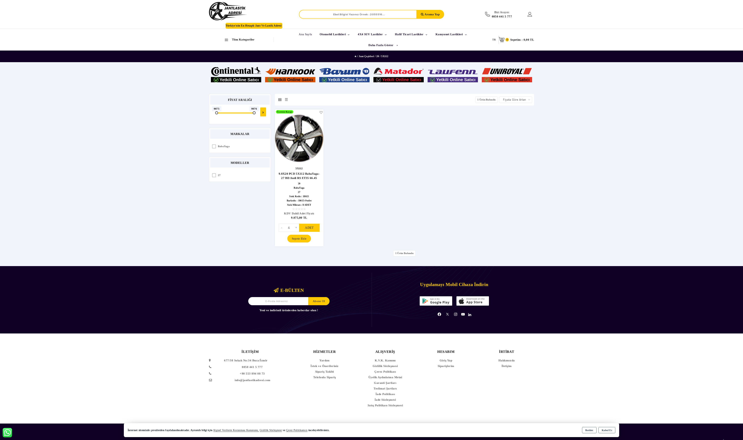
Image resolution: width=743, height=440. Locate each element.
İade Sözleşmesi (385, 399)
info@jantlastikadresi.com (252, 380)
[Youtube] (463, 314)
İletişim (507, 366)
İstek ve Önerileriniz (325, 366)
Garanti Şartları (385, 382)
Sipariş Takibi (324, 371)
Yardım (324, 360)
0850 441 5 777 (252, 367)
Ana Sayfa (305, 34)
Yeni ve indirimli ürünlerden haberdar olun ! (288, 310)
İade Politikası (385, 394)
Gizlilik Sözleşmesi (385, 366)
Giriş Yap (446, 360)
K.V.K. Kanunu (385, 360)
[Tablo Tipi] (286, 99)
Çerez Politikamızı (296, 430)
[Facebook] (439, 314)
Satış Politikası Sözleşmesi (385, 405)
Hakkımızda (506, 360)
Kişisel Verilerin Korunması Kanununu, (236, 430)
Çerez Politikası (385, 371)
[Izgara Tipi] (280, 99)
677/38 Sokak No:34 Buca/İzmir (246, 360)
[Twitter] (447, 314)
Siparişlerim (446, 366)
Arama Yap (432, 14)
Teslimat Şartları (385, 388)
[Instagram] (456, 314)
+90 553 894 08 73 (252, 373)
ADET (309, 227)
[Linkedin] (469, 314)
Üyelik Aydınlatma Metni (385, 377)
